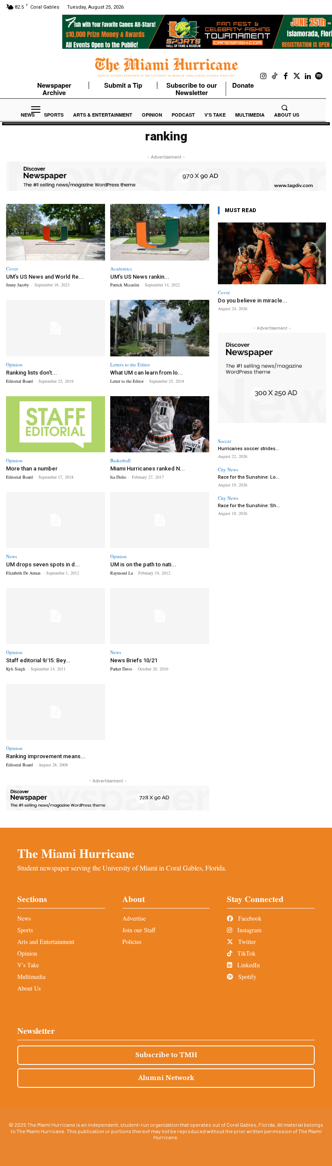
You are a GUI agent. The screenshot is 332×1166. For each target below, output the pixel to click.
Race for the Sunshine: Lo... (249, 477)
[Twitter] (297, 76)
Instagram (249, 930)
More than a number (31, 468)
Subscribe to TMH (166, 1055)
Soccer (224, 440)
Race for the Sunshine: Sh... (249, 505)
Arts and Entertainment (45, 941)
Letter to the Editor (127, 381)
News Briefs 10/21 (133, 660)
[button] (284, 107)
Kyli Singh (15, 669)
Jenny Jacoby (17, 285)
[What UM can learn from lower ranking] (159, 328)
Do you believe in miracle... (252, 300)
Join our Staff (138, 930)
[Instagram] (263, 76)
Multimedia (31, 976)
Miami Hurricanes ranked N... (147, 468)
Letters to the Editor (130, 364)
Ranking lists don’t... (31, 372)
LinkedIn (248, 965)
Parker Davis (121, 669)
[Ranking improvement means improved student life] (55, 712)
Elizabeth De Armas (23, 573)
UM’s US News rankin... (139, 276)
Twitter (246, 941)
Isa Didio (118, 477)
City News (228, 469)
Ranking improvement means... (46, 756)
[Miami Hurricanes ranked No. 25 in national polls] (159, 424)
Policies (131, 941)
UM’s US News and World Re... (45, 276)
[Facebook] (285, 76)
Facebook (249, 918)
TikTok (245, 953)
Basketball (120, 460)
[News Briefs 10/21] (159, 616)
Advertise (134, 918)
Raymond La (121, 573)
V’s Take (28, 965)
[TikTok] (275, 76)
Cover (12, 268)
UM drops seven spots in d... (43, 564)
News (11, 556)
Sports (25, 930)
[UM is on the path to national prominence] (159, 520)
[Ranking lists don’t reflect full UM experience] (55, 328)
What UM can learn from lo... (146, 372)
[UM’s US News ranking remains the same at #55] (159, 232)
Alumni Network (166, 1078)
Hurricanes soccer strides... (248, 448)
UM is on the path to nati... (143, 564)
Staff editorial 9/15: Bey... (38, 660)
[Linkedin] (307, 76)
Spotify (246, 976)
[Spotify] (319, 76)
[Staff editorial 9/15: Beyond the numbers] (55, 616)
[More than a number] (55, 424)
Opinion (14, 364)
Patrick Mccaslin (124, 285)
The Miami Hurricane (75, 853)
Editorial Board (19, 381)
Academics (121, 268)
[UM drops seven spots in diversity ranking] (55, 520)
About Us (29, 988)
